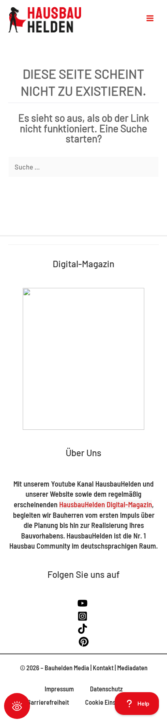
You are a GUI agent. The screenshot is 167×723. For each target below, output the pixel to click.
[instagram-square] (83, 618)
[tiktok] (83, 631)
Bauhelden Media (67, 668)
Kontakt (103, 668)
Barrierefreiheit (48, 702)
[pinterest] (84, 644)
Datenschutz (106, 689)
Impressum (59, 689)
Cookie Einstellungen (112, 702)
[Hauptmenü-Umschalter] (150, 18)
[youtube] (83, 605)
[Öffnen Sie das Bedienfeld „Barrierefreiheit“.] (17, 706)
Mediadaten (132, 668)
